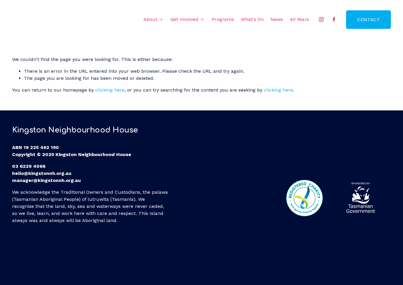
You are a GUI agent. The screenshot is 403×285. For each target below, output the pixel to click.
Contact (368, 19)
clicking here (109, 90)
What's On (252, 19)
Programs (223, 19)
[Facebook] (334, 19)
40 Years (299, 19)
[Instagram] (321, 19)
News (277, 19)
